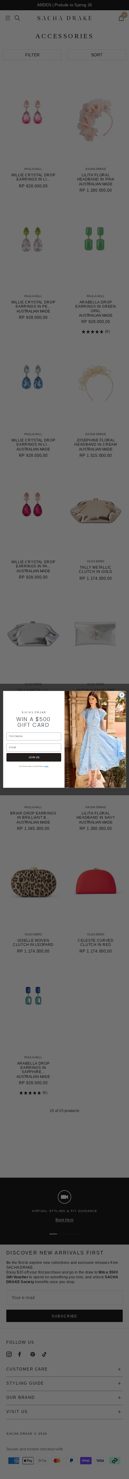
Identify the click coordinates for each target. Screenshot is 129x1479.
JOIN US (33, 757)
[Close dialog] (121, 695)
